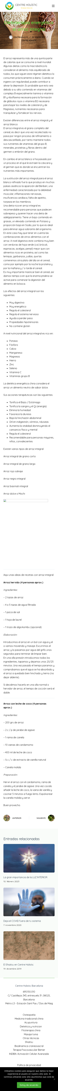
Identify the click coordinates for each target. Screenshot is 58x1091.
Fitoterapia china (31, 1030)
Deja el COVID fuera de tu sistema (22, 920)
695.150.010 (29, 991)
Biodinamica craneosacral (29, 1046)
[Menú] (53, 6)
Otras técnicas (31, 1038)
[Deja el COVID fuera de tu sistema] (28, 902)
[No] (54, 1079)
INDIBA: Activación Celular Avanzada (29, 1053)
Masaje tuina (31, 1034)
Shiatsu (29, 1042)
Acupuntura (30, 1022)
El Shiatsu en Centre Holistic (18, 964)
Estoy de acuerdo (29, 1085)
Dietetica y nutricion (31, 1026)
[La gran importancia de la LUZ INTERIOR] (28, 858)
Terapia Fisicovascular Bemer (29, 1049)
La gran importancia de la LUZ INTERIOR (25, 877)
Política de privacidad (29, 1065)
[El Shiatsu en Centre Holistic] (28, 945)
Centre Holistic (29, 40)
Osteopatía (29, 1014)
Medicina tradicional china (29, 1018)
